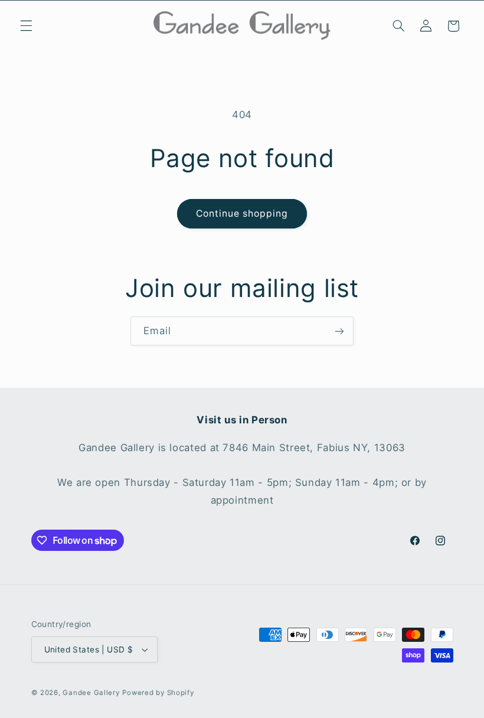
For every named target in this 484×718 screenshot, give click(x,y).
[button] (26, 26)
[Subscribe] (339, 330)
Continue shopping (242, 213)
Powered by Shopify (158, 692)
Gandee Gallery (91, 692)
